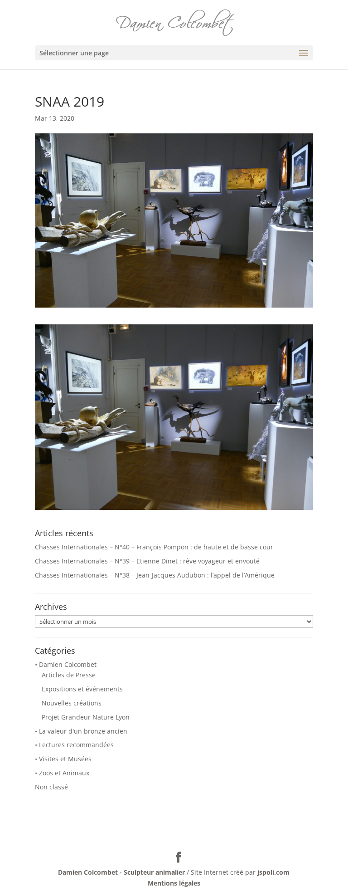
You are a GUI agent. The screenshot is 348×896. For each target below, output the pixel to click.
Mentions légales (174, 883)
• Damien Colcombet (66, 664)
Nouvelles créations (72, 703)
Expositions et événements (82, 689)
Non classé (51, 787)
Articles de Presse (69, 675)
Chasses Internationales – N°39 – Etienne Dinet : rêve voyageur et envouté (147, 561)
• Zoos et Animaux (62, 773)
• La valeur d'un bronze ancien (81, 731)
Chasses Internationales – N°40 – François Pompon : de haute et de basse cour (154, 547)
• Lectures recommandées (74, 744)
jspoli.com (273, 872)
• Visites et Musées (63, 758)
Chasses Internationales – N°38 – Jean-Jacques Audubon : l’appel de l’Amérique (155, 575)
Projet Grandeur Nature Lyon (86, 717)
